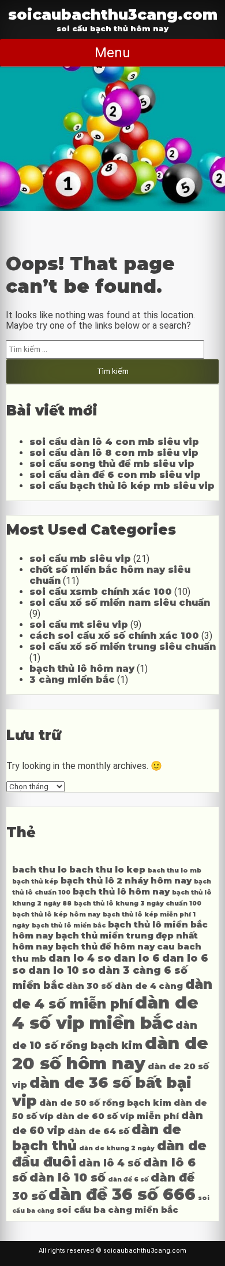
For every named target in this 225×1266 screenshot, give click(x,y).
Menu (112, 53)
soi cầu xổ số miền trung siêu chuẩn (122, 646)
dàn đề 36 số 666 (122, 1194)
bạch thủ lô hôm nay (81, 668)
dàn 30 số (89, 986)
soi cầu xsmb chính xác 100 (100, 591)
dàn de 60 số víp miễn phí (117, 1116)
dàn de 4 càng (148, 986)
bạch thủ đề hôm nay (105, 946)
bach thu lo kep (107, 869)
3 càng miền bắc (72, 679)
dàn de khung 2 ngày (117, 1148)
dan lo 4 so (79, 958)
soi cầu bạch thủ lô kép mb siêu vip (122, 485)
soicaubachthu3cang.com (112, 14)
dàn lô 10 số (67, 1177)
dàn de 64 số (98, 1131)
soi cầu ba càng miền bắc (117, 1210)
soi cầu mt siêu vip (78, 624)
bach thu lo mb (174, 870)
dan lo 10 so (62, 970)
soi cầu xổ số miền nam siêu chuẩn (119, 602)
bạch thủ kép (35, 881)
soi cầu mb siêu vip (80, 558)
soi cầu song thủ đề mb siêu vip (111, 463)
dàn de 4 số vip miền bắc (105, 1012)
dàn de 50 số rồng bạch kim (105, 1103)
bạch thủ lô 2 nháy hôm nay (126, 880)
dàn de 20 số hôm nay (110, 1053)
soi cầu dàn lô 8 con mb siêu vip (113, 452)
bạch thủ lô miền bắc (69, 925)
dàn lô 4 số (109, 1163)
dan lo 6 (137, 958)
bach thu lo (39, 869)
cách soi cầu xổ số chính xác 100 (114, 635)
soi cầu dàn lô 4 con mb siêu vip (114, 441)
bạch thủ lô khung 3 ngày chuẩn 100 (137, 903)
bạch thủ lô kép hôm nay (56, 914)
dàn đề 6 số (128, 1179)
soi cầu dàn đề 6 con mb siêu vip (115, 474)
